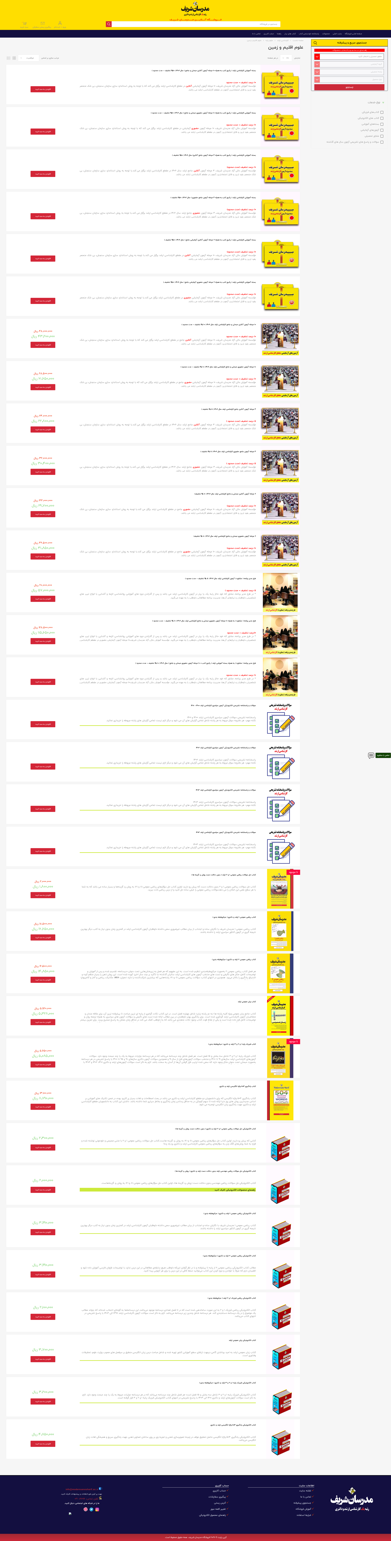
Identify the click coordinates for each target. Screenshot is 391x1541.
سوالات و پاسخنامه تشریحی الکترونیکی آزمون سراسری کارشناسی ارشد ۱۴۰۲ (226, 748)
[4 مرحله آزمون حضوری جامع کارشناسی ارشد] (280, 423)
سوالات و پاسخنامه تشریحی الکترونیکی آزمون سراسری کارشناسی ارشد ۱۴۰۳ (226, 790)
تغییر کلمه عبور (218, 1509)
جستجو (349, 87)
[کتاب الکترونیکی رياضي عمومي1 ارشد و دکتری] (280, 1227)
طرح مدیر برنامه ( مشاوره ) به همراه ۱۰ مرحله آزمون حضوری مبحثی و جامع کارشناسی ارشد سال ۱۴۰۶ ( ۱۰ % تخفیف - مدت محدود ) (204, 621)
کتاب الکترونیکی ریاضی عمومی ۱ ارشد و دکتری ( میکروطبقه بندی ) (229, 1213)
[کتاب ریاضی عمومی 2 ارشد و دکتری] (280, 973)
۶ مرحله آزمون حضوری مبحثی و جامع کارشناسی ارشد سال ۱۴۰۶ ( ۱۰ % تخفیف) (225, 536)
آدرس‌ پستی (220, 1503)
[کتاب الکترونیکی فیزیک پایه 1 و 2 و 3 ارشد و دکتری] (280, 1397)
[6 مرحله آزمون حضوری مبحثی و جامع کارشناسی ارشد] (280, 508)
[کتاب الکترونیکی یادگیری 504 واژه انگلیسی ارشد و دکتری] (280, 1439)
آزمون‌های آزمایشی (370, 130)
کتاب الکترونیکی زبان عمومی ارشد (242, 1340)
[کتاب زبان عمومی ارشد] (280, 1016)
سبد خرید (24, 25)
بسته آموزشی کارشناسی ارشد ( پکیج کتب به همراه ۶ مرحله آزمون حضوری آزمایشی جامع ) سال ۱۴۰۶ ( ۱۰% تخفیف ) (209, 282)
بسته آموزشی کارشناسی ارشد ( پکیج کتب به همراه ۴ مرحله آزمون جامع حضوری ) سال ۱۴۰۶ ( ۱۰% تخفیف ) (213, 197)
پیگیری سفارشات (217, 1497)
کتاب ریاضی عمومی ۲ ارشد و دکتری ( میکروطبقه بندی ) (234, 959)
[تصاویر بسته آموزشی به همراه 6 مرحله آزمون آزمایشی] (280, 254)
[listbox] (349, 57)
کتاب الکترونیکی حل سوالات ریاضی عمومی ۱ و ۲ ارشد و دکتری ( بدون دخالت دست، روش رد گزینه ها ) (215, 1129)
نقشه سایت (305, 1490)
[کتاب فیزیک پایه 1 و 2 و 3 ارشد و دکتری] (280, 1058)
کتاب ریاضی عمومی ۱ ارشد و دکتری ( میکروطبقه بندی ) (234, 917)
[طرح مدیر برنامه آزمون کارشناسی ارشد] (280, 592)
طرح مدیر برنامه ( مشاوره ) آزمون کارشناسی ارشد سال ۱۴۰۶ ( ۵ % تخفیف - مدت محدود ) (220, 578)
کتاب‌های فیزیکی (370, 112)
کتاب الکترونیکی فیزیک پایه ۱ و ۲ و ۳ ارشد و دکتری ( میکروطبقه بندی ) (227, 1383)
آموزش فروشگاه (303, 1509)
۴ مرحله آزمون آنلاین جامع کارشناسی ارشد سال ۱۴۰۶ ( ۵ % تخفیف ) (228, 409)
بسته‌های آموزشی (370, 124)
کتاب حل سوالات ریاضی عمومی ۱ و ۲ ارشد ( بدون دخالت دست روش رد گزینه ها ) (223, 875)
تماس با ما (305, 1497)
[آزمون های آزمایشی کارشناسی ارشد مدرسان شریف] (280, 338)
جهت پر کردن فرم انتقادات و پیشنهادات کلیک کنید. (81, 1494)
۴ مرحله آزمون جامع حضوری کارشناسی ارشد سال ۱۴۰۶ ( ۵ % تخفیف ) (228, 451)
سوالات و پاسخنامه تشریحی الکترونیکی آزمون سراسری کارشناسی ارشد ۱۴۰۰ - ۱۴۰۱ (223, 705)
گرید (14, 58)
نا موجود (293, 872)
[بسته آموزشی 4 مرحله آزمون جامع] (280, 169)
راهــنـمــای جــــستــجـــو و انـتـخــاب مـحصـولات (349, 50)
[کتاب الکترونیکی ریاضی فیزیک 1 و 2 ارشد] (280, 1312)
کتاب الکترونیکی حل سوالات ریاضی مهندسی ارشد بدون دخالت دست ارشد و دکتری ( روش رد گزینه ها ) (215, 1171)
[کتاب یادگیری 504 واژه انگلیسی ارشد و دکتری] (280, 1100)
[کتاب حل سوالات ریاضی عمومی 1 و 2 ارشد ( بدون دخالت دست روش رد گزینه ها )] (280, 889)
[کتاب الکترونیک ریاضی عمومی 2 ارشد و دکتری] (280, 1270)
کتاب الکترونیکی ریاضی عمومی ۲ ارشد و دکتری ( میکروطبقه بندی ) (229, 1256)
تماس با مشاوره (383, 755)
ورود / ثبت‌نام (60, 27)
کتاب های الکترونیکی (368, 118)
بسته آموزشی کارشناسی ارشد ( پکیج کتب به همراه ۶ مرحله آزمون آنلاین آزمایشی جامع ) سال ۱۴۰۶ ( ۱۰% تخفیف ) (210, 240)
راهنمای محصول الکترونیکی (212, 1515)
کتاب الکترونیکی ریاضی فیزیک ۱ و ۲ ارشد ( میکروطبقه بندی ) (232, 1298)
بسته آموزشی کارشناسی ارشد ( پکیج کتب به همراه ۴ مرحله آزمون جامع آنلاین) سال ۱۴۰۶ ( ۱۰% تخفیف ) (214, 155)
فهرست (8, 58)
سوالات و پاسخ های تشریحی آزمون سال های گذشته (353, 142)
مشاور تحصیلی (372, 136)
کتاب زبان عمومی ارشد (247, 1001)
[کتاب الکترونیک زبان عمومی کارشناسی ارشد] (280, 1354)
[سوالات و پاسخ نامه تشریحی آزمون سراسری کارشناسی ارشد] (280, 719)
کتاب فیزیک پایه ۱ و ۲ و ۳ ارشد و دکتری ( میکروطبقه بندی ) (232, 1044)
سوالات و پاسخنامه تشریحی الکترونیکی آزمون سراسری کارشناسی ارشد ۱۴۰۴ (226, 832)
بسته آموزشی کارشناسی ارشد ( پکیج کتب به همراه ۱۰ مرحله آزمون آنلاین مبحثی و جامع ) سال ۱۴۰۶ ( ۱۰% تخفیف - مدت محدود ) (204, 70)
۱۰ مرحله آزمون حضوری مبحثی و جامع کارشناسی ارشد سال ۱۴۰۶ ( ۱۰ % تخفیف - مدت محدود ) (218, 367)
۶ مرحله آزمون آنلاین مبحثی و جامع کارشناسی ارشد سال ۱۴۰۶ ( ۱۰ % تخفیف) (225, 494)
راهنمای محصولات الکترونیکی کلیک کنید (235, 1190)
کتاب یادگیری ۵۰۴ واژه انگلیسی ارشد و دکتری (237, 1086)
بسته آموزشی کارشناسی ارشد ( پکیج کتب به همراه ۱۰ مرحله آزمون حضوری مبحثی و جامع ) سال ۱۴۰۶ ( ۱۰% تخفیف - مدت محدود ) (203, 113)
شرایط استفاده (304, 1515)
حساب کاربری (219, 1490)
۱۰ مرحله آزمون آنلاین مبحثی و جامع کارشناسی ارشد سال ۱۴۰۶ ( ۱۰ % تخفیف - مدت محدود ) (218, 324)
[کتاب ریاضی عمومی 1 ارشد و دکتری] (280, 931)
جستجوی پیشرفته (302, 1503)
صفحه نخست (298, 40)
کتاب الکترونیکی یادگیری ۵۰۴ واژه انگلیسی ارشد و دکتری (233, 1425)
